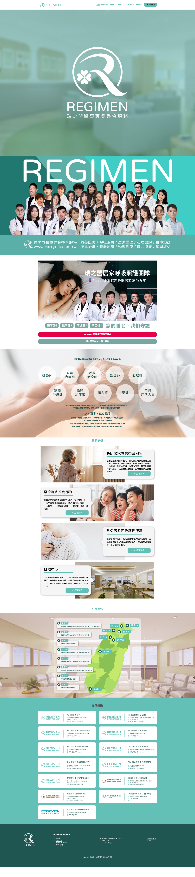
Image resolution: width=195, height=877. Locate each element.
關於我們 (59, 838)
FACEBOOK (150, 5)
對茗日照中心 (60, 845)
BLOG (149, 841)
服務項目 (59, 840)
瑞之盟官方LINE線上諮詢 (97, 341)
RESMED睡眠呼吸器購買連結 (97, 334)
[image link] (50, 4)
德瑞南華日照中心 (62, 843)
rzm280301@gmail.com (110, 843)
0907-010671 (106, 841)
